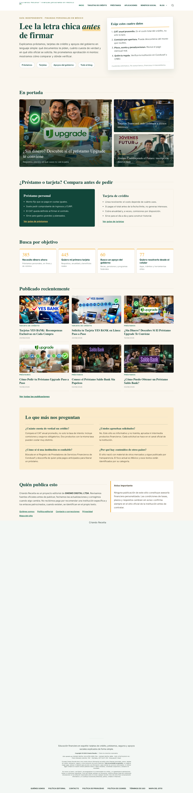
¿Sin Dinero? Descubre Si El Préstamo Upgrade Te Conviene (147, 332)
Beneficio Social (148, 5)
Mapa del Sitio (155, 788)
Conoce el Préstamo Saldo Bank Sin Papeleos (93, 381)
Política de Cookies (117, 788)
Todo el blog (86, 65)
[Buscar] (173, 5)
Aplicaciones (130, 5)
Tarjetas (43, 65)
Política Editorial (57, 788)
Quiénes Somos (38, 788)
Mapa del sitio (26, 515)
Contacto (74, 788)
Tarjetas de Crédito (97, 5)
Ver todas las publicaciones (34, 396)
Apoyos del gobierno (64, 65)
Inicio (81, 5)
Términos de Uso (137, 788)
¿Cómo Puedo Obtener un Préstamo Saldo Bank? (146, 381)
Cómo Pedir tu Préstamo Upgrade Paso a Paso (44, 381)
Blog (162, 5)
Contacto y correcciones (68, 511)
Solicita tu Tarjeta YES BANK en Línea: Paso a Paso (96, 332)
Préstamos (115, 5)
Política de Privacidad (93, 788)
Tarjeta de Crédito (29, 326)
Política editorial (45, 511)
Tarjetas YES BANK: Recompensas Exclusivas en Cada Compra (40, 332)
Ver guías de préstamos (36, 221)
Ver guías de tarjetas (113, 221)
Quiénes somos (26, 511)
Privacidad (87, 511)
